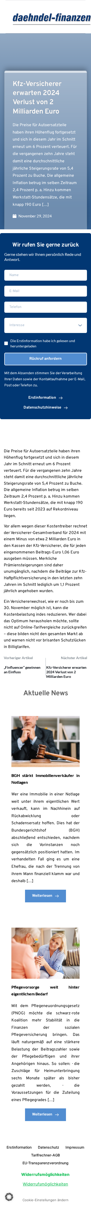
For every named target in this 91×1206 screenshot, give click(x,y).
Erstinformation (19, 1147)
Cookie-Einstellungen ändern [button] (45, 1200)
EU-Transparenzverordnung (45, 1163)
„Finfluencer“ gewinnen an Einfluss (22, 669)
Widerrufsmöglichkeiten (45, 1184)
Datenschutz (48, 1147)
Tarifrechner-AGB (45, 1155)
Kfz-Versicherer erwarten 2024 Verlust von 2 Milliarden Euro (66, 672)
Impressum (74, 1147)
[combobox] (45, 325)
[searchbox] (46, 325)
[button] (9, 1197)
